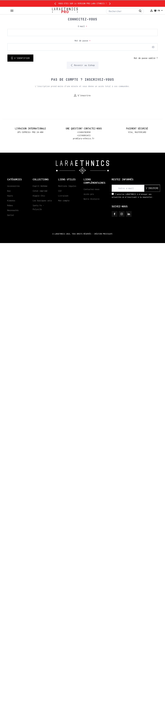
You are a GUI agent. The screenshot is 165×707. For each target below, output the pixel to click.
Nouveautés (13, 210)
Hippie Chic (39, 196)
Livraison (63, 196)
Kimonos (11, 200)
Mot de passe (82, 40)
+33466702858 (84, 132)
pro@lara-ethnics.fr (83, 138)
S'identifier (22, 58)
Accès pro (89, 194)
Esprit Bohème (40, 186)
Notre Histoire (91, 199)
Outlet (10, 215)
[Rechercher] (140, 11)
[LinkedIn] (129, 214)
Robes (10, 205)
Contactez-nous (91, 189)
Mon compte (63, 200)
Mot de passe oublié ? (146, 58)
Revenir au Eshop (84, 65)
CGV (60, 191)
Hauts (10, 196)
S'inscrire (84, 95)
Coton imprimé (40, 191)
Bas (9, 191)
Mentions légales (67, 186)
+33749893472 (84, 135)
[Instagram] (122, 214)
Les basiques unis (42, 200)
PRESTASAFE (107, 234)
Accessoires (13, 186)
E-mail (82, 26)
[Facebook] (114, 214)
